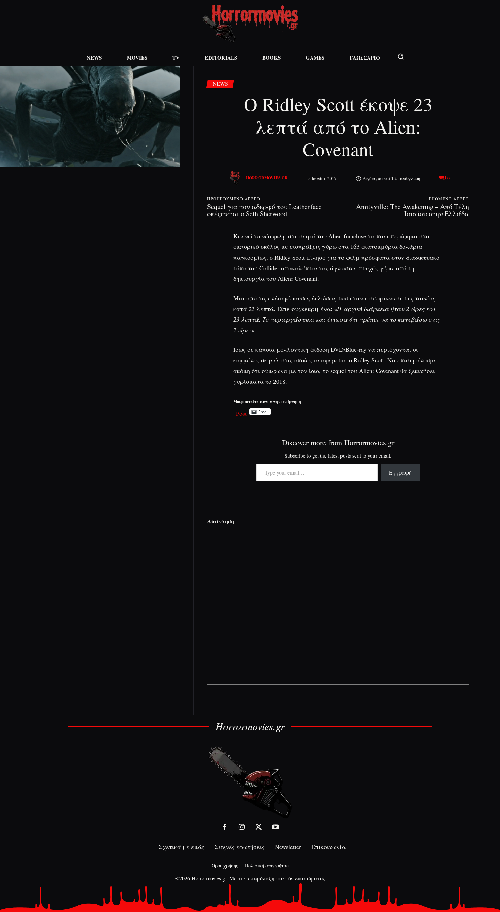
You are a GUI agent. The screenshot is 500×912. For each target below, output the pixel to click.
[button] (401, 56)
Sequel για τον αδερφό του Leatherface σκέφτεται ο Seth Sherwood (264, 210)
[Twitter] (258, 827)
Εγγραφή (400, 472)
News (220, 83)
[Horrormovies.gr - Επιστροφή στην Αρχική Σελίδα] (250, 24)
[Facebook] (224, 827)
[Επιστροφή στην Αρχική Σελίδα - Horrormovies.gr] (250, 782)
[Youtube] (275, 827)
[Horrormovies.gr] (236, 178)
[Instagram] (241, 827)
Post (241, 411)
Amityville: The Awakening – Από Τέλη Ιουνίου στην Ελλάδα (412, 210)
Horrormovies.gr (267, 178)
